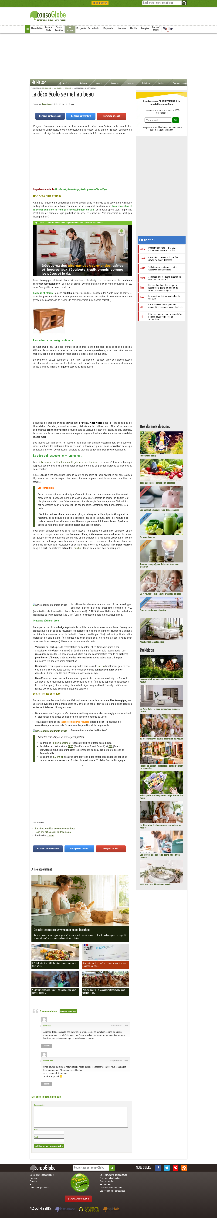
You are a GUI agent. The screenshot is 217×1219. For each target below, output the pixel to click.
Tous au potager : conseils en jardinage (157, 483)
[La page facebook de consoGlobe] (158, 1168)
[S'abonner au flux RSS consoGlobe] (184, 1168)
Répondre (46, 1046)
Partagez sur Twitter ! (81, 116)
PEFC (70, 746)
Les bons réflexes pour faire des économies (159, 510)
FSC (110, 746)
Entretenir (146, 83)
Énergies (145, 28)
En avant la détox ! (148, 537)
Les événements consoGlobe (112, 1190)
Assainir (98, 83)
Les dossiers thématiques (111, 1187)
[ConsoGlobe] (48, 15)
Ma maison (70, 29)
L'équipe (33, 1178)
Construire (115, 83)
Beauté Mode (48, 29)
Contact (33, 1181)
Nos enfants (93, 28)
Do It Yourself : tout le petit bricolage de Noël (160, 594)
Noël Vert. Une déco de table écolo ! (156, 884)
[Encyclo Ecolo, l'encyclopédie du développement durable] (112, 1209)
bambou (78, 548)
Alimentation (37, 28)
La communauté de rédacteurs (113, 1175)
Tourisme (122, 28)
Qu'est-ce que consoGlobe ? (42, 1175)
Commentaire (39, 1105)
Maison (50, 835)
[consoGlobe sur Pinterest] (175, 1168)
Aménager (67, 83)
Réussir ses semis (148, 455)
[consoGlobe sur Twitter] (167, 1168)
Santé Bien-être (59, 29)
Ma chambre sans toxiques (152, 642)
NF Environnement (61, 742)
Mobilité (133, 28)
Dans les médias (107, 1181)
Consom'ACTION (156, 29)
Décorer (130, 83)
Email (36, 1137)
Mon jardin (81, 28)
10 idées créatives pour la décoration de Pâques (161, 738)
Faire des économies (181, 83)
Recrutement (105, 1184)
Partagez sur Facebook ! (50, 116)
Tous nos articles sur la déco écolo (53, 832)
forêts (100, 666)
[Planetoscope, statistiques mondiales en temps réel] (65, 1209)
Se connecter (100, 3)
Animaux (83, 83)
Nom (35, 1129)
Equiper (161, 83)
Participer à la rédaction (110, 1178)
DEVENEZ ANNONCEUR (78, 1198)
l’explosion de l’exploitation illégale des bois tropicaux (69, 462)
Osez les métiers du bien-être (153, 610)
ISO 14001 (58, 756)
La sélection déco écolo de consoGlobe (55, 828)
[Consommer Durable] (89, 1209)
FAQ (31, 1184)
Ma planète (108, 28)
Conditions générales (39, 1187)
